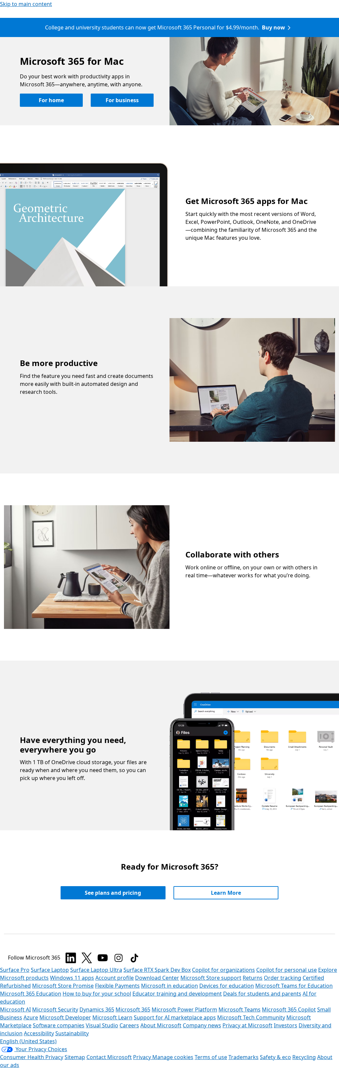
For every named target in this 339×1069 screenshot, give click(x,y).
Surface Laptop (50, 969)
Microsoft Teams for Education (294, 985)
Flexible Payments (117, 985)
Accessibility (39, 1033)
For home (51, 100)
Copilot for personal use (286, 969)
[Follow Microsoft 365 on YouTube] (102, 958)
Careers (129, 1025)
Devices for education (226, 985)
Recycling (304, 1057)
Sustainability (72, 1033)
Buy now (273, 27)
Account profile (114, 977)
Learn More (226, 892)
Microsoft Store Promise (63, 985)
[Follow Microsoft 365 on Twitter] (86, 958)
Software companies (58, 1025)
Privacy (142, 1057)
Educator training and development (177, 993)
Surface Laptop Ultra (96, 969)
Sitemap (75, 1057)
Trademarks (243, 1057)
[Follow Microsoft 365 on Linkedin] (71, 958)
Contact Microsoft (109, 1057)
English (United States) (28, 1041)
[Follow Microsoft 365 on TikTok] (134, 958)
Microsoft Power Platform (184, 1009)
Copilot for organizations (223, 969)
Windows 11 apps (72, 977)
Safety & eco (275, 1057)
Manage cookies (172, 1057)
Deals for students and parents (262, 993)
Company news (202, 1025)
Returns (253, 977)
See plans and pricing (113, 892)
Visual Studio (102, 1025)
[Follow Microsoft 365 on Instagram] (118, 958)
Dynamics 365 (96, 1009)
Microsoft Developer (65, 1017)
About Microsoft (160, 1025)
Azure (31, 1017)
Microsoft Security (55, 1009)
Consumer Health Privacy (31, 1057)
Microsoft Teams (239, 1009)
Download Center (157, 977)
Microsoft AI (15, 1009)
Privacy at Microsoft (247, 1025)
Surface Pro (14, 969)
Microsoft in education (169, 985)
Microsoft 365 (133, 1009)
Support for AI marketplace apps (175, 1017)
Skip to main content (26, 4)
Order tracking (282, 977)
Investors (285, 1025)
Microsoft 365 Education (30, 993)
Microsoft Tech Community (251, 1017)
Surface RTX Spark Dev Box (157, 969)
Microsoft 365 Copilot (289, 1009)
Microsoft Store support (210, 977)
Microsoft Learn (112, 1017)
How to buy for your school (97, 993)
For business (122, 100)
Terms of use (211, 1057)
